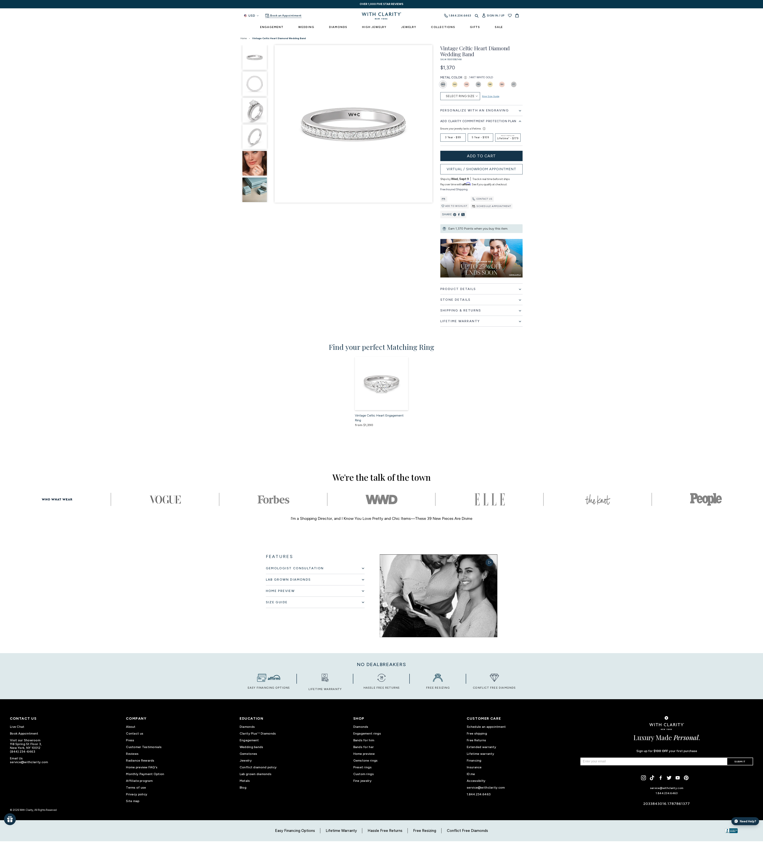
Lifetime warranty (480, 754)
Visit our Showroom (25, 740)
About (130, 727)
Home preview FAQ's (141, 767)
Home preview (364, 754)
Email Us (16, 758)
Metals (245, 781)
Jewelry (246, 760)
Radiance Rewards (140, 760)
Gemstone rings (365, 760)
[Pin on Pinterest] (454, 214)
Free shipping (477, 733)
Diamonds (247, 727)
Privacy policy (136, 794)
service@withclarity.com (29, 762)
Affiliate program (139, 781)
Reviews (132, 754)
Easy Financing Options (295, 830)
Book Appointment (24, 733)
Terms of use (136, 787)
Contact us (484, 199)
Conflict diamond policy (258, 767)
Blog (243, 787)
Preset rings (362, 767)
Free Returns (476, 740)
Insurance (474, 767)
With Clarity (26, 809)
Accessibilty (476, 781)
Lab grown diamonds (255, 774)
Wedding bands (251, 747)
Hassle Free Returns (385, 830)
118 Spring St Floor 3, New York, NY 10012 (26, 746)
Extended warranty (481, 747)
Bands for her (363, 747)
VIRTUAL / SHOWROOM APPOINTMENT (481, 169)
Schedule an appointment (486, 727)
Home (243, 38)
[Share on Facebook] (458, 214)
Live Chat (17, 727)
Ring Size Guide (490, 96)
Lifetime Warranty (341, 830)
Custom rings (363, 774)
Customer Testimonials (144, 747)
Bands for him (363, 740)
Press (130, 740)
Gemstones (248, 754)
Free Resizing (424, 830)
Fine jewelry (362, 781)
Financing (474, 760)
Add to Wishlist (456, 206)
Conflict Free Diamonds (467, 830)
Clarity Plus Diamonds (258, 733)
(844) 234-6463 (22, 751)
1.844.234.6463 (479, 794)
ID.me (471, 774)
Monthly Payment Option (145, 774)
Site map (132, 801)
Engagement (249, 740)
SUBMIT (740, 761)
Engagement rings (367, 733)
